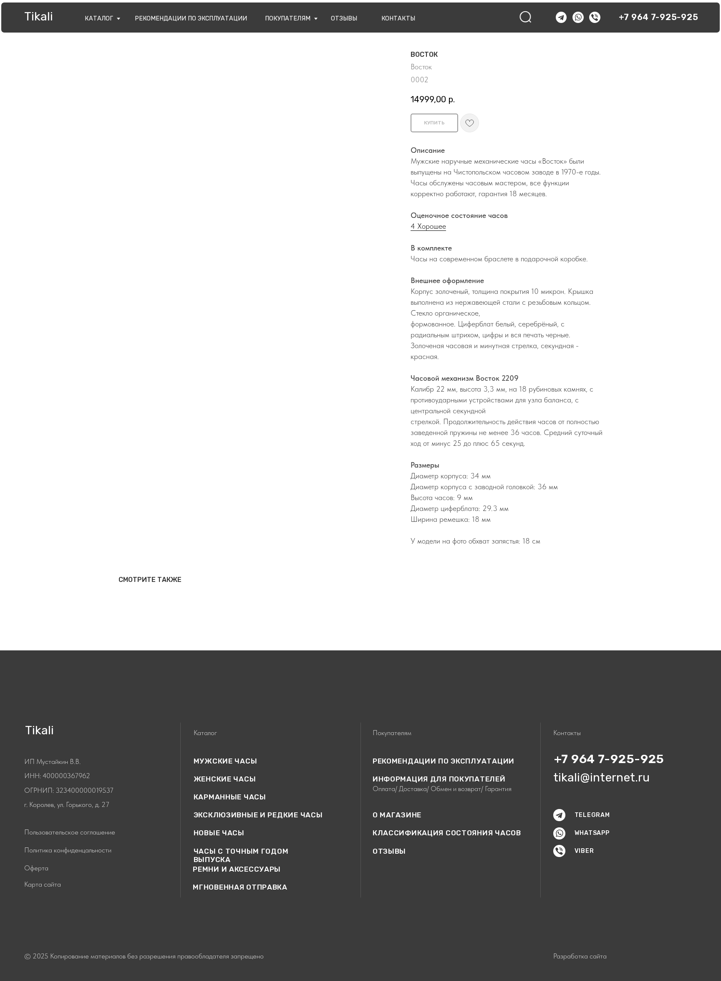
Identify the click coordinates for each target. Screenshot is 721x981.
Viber (584, 851)
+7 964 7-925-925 (658, 17)
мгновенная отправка (240, 887)
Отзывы (389, 851)
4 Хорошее (428, 226)
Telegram (592, 815)
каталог (99, 18)
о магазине (397, 815)
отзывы (344, 18)
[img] (526, 17)
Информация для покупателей (439, 779)
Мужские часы (225, 761)
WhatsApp (592, 833)
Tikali (38, 16)
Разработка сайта (580, 956)
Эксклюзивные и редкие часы (258, 815)
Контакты (398, 18)
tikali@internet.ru (601, 777)
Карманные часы (230, 797)
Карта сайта (42, 884)
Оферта (36, 868)
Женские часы (225, 779)
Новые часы (219, 833)
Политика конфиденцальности (67, 850)
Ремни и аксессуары (237, 869)
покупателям (287, 18)
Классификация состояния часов (447, 833)
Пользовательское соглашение (69, 832)
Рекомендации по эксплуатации (191, 18)
